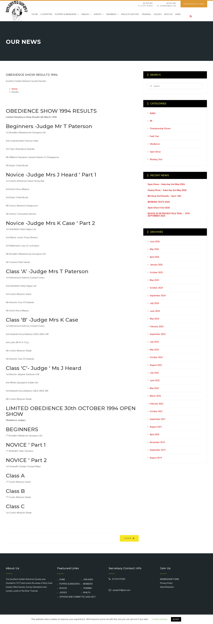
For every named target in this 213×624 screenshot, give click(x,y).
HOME (62, 579)
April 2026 (154, 257)
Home (35, 14)
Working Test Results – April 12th (164, 196)
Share (128, 538)
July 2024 (154, 303)
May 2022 (154, 388)
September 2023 (157, 334)
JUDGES (158, 14)
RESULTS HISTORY (130, 14)
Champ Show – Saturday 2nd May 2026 (167, 190)
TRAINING (146, 14)
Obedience (155, 144)
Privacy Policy (166, 583)
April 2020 (154, 434)
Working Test (156, 159)
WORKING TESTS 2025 (159, 202)
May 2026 (154, 249)
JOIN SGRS (88, 579)
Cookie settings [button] (159, 619)
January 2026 (156, 264)
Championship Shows (160, 128)
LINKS (178, 14)
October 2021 (156, 411)
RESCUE (168, 14)
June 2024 (155, 311)
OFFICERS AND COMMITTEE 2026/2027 (77, 597)
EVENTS (97, 14)
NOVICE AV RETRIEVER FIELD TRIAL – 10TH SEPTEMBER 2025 (169, 214)
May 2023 (154, 349)
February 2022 (156, 403)
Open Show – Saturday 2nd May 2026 (166, 184)
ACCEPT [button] (176, 619)
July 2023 (154, 342)
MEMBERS (111, 14)
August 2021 (156, 427)
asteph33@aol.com (168, 6)
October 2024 (156, 287)
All (151, 121)
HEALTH (85, 14)
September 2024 (157, 295)
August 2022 (156, 365)
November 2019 (157, 442)
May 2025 (154, 280)
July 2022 (154, 372)
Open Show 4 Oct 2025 (159, 208)
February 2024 (156, 326)
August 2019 (156, 457)
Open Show (155, 151)
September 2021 (157, 419)
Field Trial (154, 136)
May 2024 (154, 318)
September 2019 (157, 450)
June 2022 (155, 380)
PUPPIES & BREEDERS (66, 14)
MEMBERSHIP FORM (193, 4)
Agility (152, 113)
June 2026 (155, 241)
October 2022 (156, 357)
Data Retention (167, 587)
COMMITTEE (46, 14)
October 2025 (156, 272)
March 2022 (155, 396)
